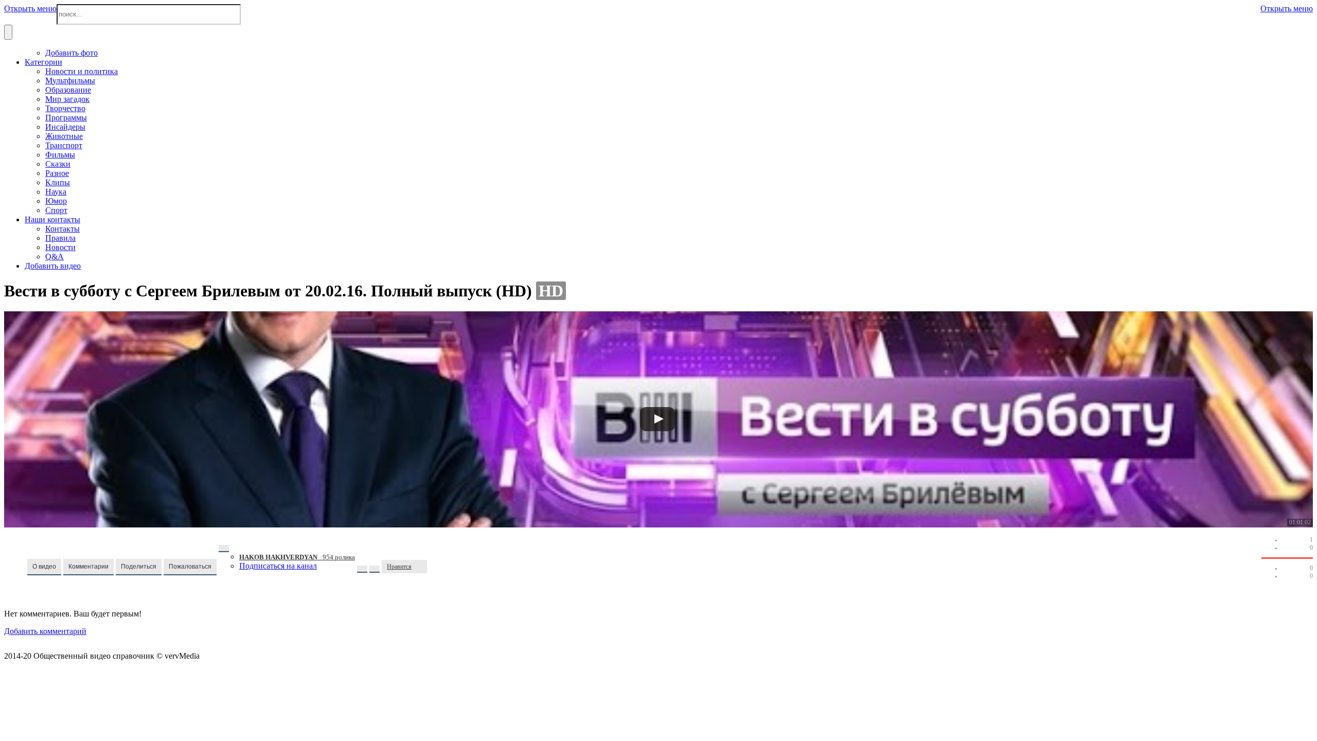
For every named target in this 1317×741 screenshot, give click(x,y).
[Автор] (224, 548)
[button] (44, 567)
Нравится (399, 566)
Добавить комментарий (45, 631)
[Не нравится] (422, 566)
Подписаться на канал (278, 565)
